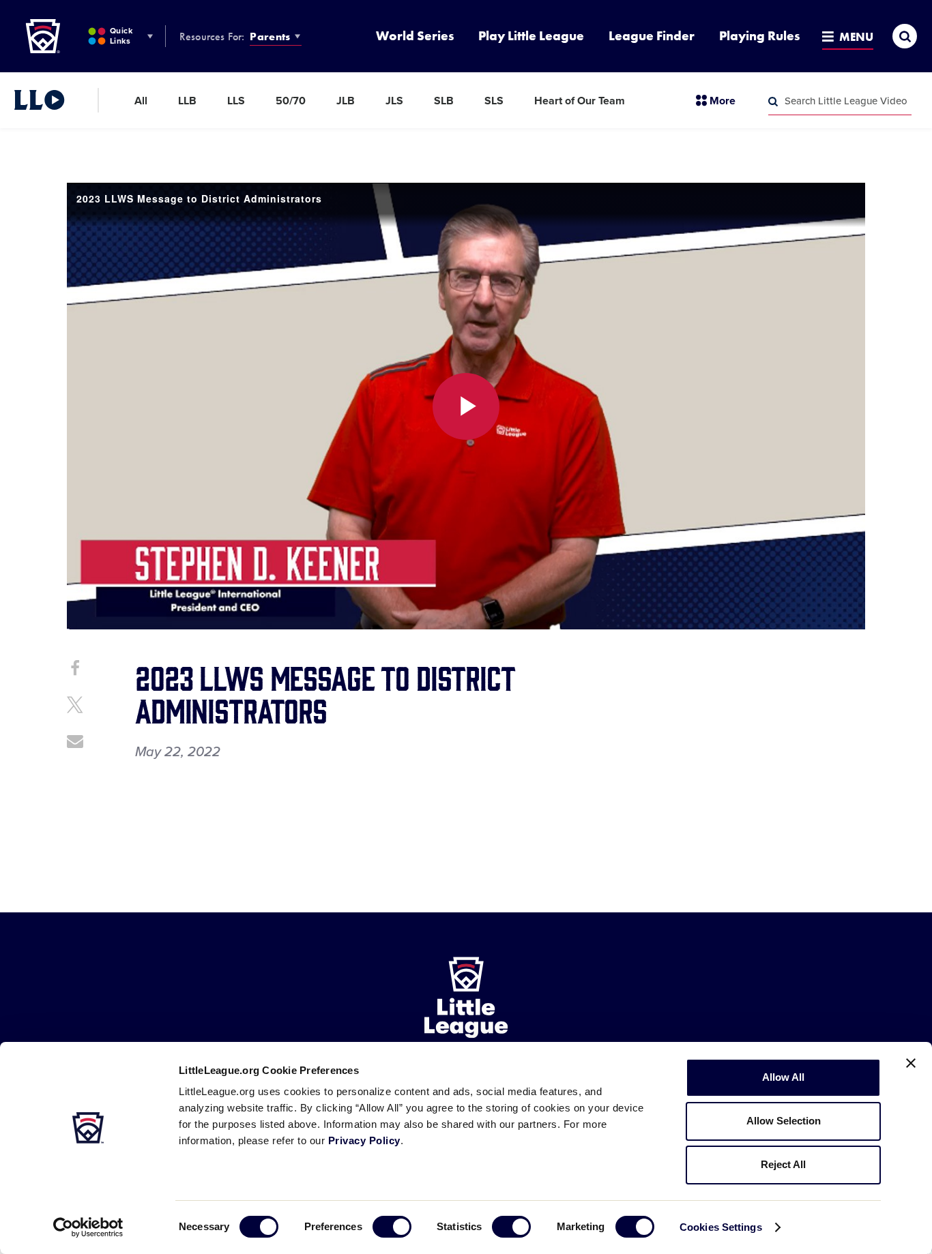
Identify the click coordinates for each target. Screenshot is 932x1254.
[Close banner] (911, 1063)
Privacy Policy (364, 1140)
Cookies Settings (721, 1227)
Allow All (783, 1077)
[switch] (392, 1227)
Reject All (783, 1164)
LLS (236, 101)
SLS (494, 101)
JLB (345, 101)
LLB (187, 101)
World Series (415, 35)
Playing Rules (759, 35)
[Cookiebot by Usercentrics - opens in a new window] (88, 1227)
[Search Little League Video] (773, 102)
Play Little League (531, 35)
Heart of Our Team (579, 101)
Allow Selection (783, 1120)
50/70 (291, 101)
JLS (394, 101)
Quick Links (121, 36)
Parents (270, 36)
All (140, 101)
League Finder (652, 35)
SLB (444, 101)
